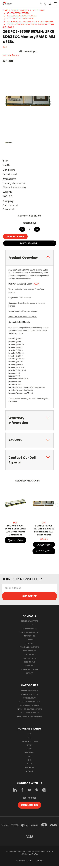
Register (34, 669)
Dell (29, 738)
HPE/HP (29, 745)
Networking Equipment (29, 705)
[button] (29, 805)
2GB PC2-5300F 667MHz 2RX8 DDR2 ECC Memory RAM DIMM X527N (44, 530)
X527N (36, 284)
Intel (29, 756)
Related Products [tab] (27, 480)
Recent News (29, 662)
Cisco (29, 749)
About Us (29, 643)
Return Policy (29, 655)
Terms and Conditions (29, 647)
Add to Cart (44, 551)
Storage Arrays (29, 628)
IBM (29, 734)
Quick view (15, 540)
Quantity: (29, 223)
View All (29, 771)
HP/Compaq (29, 753)
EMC (29, 760)
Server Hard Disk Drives (29, 632)
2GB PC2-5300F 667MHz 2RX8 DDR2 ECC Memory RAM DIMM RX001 (15, 530)
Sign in (24, 669)
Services (30, 640)
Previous (3, 505)
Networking (29, 636)
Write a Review (11, 55)
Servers (29, 625)
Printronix (29, 767)
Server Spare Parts (29, 621)
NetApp (29, 764)
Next (55, 505)
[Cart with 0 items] (49, 4)
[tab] (29, 257)
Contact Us (29, 666)
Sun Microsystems (29, 741)
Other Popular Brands (29, 713)
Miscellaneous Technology (29, 717)
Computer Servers (29, 694)
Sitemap (29, 673)
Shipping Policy (29, 658)
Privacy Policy (29, 651)
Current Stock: (29, 215)
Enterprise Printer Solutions (29, 709)
